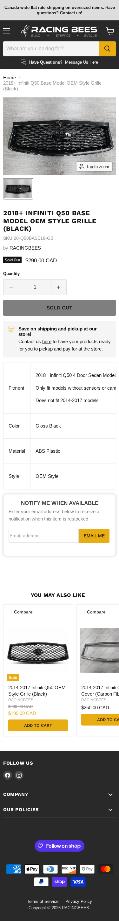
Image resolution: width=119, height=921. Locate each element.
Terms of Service (42, 901)
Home (9, 77)
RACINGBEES (25, 248)
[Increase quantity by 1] (59, 287)
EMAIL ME (94, 536)
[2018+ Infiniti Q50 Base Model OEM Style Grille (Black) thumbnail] (18, 189)
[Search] (107, 48)
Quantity (11, 273)
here (46, 341)
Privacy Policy (78, 901)
